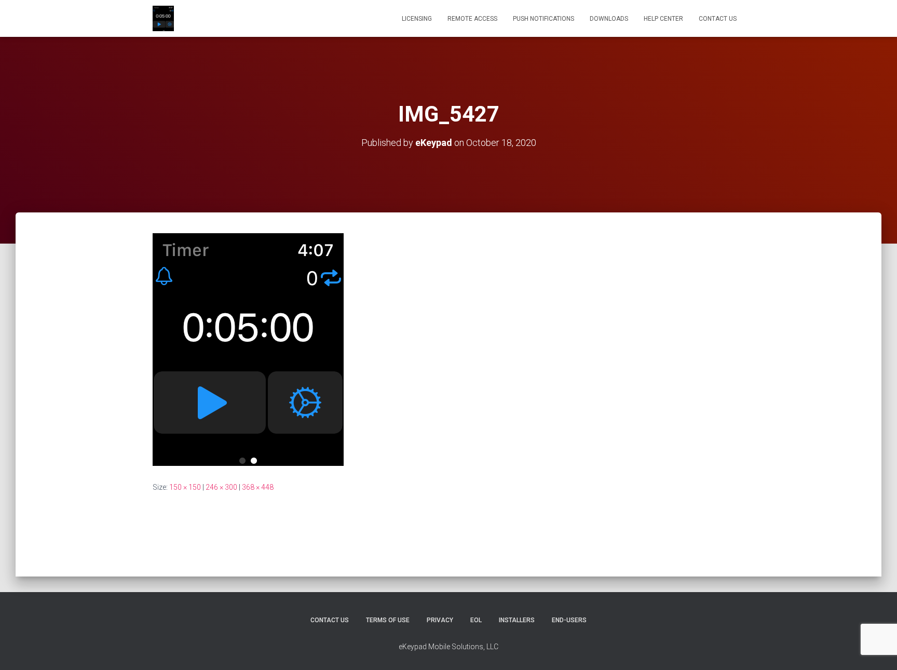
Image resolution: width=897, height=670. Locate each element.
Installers (517, 620)
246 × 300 (221, 487)
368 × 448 (258, 487)
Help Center (663, 18)
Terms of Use (388, 620)
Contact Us (718, 18)
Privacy (440, 620)
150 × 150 (185, 487)
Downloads (609, 18)
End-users (569, 620)
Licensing (417, 18)
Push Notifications (543, 18)
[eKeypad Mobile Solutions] (163, 19)
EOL (476, 620)
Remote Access (472, 18)
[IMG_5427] (248, 349)
